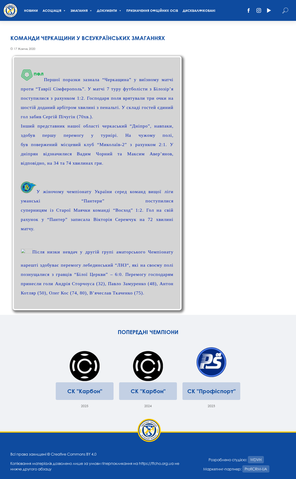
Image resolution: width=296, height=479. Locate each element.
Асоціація (52, 11)
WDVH (256, 459)
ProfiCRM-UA (256, 468)
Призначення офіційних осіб (152, 11)
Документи (107, 11)
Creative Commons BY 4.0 (73, 454)
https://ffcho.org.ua (156, 463)
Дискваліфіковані (199, 11)
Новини (31, 11)
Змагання (79, 11)
